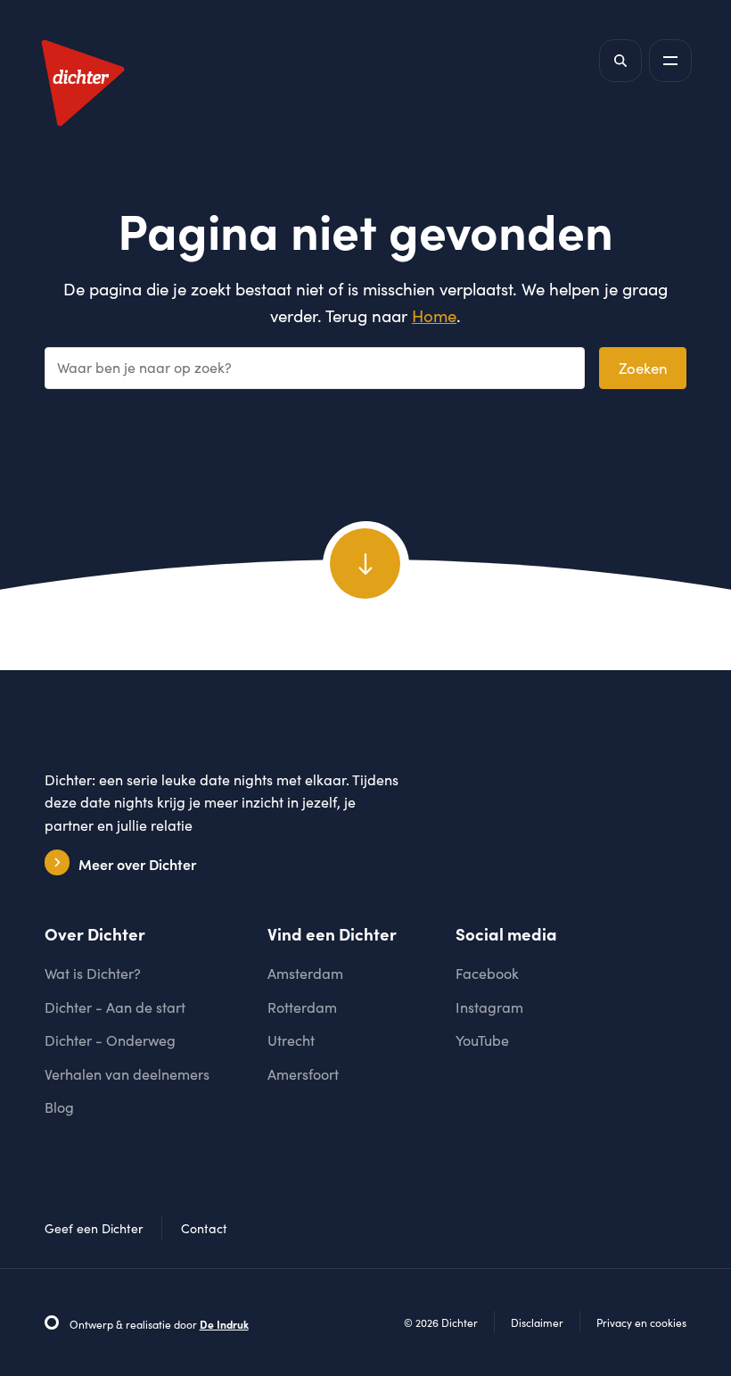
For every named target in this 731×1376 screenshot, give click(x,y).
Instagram (489, 1007)
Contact (204, 1228)
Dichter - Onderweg (110, 1040)
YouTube (482, 1040)
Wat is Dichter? (93, 973)
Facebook (487, 973)
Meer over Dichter (137, 864)
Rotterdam (302, 1007)
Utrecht (291, 1040)
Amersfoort (303, 1074)
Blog (59, 1107)
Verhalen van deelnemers (127, 1074)
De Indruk (224, 1324)
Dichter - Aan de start (115, 1007)
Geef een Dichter (94, 1228)
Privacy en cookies (641, 1322)
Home (434, 315)
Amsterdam (305, 973)
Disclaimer (537, 1322)
